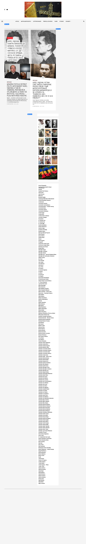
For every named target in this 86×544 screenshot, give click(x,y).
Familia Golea (41, 237)
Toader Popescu (41, 461)
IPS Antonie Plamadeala (43, 277)
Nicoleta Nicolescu (42, 334)
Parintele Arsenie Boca (43, 344)
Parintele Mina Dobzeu (43, 403)
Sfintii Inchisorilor (42, 452)
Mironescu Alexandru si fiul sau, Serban (46, 313)
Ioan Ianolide (41, 260)
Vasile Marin (41, 471)
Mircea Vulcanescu (42, 311)
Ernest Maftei (41, 235)
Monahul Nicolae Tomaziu (44, 321)
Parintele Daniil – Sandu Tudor (44, 356)
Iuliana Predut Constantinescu (44, 280)
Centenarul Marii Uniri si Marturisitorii (46, 198)
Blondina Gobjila (42, 197)
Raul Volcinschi (41, 446)
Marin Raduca (41, 296)
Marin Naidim (41, 294)
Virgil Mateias (41, 480)
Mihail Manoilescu (42, 307)
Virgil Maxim (41, 481)
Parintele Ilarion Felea (43, 375)
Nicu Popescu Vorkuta (43, 336)
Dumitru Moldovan (42, 226)
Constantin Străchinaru (43, 211)
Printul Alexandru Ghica (43, 440)
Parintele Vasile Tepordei (43, 426)
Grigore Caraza (41, 257)
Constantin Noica (42, 208)
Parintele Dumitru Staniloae (44, 362)
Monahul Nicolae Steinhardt (44, 319)
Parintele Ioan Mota (42, 385)
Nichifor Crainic (41, 325)
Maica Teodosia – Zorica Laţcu (44, 291)
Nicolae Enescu (41, 328)
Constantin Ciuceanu (42, 203)
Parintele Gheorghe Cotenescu (44, 368)
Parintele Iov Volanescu (43, 393)
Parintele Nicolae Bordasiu (44, 407)
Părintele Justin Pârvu (47, 21)
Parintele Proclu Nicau (43, 415)
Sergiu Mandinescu (42, 450)
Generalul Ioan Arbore (43, 246)
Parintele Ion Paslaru (42, 392)
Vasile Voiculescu (42, 477)
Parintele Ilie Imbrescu (43, 378)
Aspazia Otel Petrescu (43, 191)
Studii (39, 457)
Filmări (56, 21)
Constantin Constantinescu (44, 205)
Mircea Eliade (41, 310)
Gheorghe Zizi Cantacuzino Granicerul (46, 256)
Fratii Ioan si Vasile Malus (43, 245)
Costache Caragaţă (42, 217)
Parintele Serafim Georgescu (44, 418)
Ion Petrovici (41, 274)
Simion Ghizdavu (41, 454)
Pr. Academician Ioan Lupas (44, 437)
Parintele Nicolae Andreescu (44, 406)
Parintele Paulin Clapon (43, 413)
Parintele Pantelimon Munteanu (45, 412)
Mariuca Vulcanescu (42, 297)
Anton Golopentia (42, 185)
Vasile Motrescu (41, 474)
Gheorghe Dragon (42, 249)
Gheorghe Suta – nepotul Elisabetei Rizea (47, 254)
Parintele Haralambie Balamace (45, 373)
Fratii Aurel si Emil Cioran (43, 243)
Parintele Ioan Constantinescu (44, 381)
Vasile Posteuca (41, 475)
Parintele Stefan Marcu (43, 421)
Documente (68, 21)
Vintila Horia (41, 478)
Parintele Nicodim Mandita (44, 404)
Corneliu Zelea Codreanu (43, 215)
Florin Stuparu (41, 240)
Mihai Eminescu (41, 304)
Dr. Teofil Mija (41, 223)
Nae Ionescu (41, 324)
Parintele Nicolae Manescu (44, 410)
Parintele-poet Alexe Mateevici (45, 430)
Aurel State (40, 192)
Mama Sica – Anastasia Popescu (45, 293)
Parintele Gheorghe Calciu (43, 367)
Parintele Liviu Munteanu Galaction (46, 398)
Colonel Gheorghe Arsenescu (44, 200)
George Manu (41, 248)
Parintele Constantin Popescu (44, 350)
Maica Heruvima (41, 286)
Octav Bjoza (41, 338)
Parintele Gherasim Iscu (43, 370)
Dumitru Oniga (41, 228)
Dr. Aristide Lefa (41, 220)
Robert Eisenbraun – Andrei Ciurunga (46, 449)
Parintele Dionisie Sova (43, 361)
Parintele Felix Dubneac (43, 364)
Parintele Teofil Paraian (43, 423)
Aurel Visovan (41, 194)
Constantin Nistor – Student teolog (46, 206)
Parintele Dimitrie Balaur (43, 358)
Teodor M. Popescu (42, 460)
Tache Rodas (41, 458)
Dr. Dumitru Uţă (41, 222)
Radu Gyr (40, 443)
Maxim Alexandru (42, 302)
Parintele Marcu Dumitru (43, 399)
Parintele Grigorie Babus (43, 372)
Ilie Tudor (40, 259)
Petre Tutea (41, 435)
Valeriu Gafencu (41, 467)
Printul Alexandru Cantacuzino (44, 438)
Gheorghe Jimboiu (42, 252)
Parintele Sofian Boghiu (43, 419)
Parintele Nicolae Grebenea (44, 409)
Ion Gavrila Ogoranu (42, 270)
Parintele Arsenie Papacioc (44, 345)
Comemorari (41, 201)
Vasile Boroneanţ (42, 469)
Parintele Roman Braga (43, 416)
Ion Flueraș (40, 268)
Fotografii (61, 21)
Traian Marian (41, 463)
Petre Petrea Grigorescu (43, 433)
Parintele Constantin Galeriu (44, 348)
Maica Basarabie (42, 285)
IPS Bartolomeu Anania (43, 279)
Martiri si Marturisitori (43, 299)
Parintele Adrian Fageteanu (44, 342)
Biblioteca (40, 195)
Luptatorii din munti (42, 283)
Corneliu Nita (41, 214)
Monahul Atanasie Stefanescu (44, 316)
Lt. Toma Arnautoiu (42, 282)
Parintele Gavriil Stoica (43, 365)
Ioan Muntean (41, 263)
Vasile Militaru (41, 472)
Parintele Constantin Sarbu (44, 351)
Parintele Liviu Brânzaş (43, 396)
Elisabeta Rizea (41, 231)
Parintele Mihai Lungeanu (43, 401)
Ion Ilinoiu (40, 271)
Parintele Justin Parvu (43, 395)
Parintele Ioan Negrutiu (43, 387)
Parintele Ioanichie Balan (43, 389)
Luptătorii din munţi (37, 21)
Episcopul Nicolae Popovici (44, 232)
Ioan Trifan (40, 266)
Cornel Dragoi (41, 212)
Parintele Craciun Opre (43, 355)
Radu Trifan (41, 444)
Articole (17, 21)
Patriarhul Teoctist (42, 432)
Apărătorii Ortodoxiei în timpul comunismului (44, 188)
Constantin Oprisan (42, 209)
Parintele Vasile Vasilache (43, 427)
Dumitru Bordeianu (42, 225)
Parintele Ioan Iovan (42, 384)
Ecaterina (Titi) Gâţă (42, 229)
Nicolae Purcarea (42, 331)
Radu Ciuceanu (41, 441)
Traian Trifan (41, 466)
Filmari (39, 239)
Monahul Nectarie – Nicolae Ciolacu (46, 317)
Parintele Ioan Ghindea (43, 382)
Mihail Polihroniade (42, 308)
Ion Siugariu (40, 276)
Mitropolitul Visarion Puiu (43, 314)
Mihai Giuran (41, 305)
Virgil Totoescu (41, 483)
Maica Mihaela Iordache (43, 288)
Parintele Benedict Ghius (43, 347)
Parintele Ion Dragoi (42, 390)
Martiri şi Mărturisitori (26, 21)
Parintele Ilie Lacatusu (43, 379)
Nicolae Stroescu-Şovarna (44, 333)
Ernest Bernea (41, 234)
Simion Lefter (41, 455)
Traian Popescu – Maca (43, 464)
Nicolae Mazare (41, 330)
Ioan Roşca (40, 265)
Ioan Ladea (40, 262)
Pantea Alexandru (42, 341)
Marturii (40, 300)
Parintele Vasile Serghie (43, 424)
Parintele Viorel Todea (43, 429)
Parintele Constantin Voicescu (44, 353)
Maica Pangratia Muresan (43, 290)
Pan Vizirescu (41, 339)
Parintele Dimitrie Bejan (43, 359)
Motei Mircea (41, 322)
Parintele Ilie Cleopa (42, 376)
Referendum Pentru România (44, 447)
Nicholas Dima (41, 327)
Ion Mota (40, 273)
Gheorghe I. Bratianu (42, 251)
